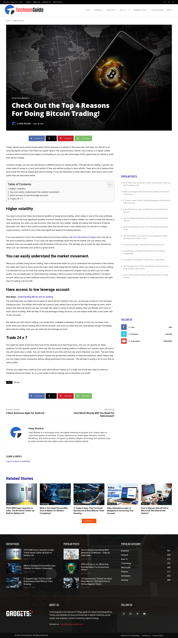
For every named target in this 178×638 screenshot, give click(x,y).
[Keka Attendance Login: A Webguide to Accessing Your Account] (122, 494)
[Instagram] (168, 2)
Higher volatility (17, 188)
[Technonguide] (7, 10)
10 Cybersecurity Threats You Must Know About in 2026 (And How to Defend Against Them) (96, 581)
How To (144, 504)
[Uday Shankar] (14, 124)
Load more (88, 521)
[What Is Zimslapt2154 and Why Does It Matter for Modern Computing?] (55, 494)
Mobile (9, 504)
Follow (168, 334)
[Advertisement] (146, 155)
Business (77, 504)
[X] (173, 2)
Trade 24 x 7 (16, 198)
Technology (45, 504)
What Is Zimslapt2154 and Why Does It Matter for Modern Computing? (54, 510)
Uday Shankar (25, 123)
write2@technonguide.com (71, 624)
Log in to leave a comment (18, 461)
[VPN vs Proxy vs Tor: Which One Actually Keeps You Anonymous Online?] (71, 568)
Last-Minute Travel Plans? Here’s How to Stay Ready (143, 260)
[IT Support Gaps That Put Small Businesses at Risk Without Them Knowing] (89, 494)
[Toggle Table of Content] (108, 184)
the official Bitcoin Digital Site (86, 237)
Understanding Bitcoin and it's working (35, 297)
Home (8, 21)
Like (170, 327)
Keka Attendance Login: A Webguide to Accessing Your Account (120, 510)
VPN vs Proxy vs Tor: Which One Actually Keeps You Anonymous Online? (95, 567)
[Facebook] (164, 2)
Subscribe (167, 341)
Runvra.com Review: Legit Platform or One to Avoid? (144, 245)
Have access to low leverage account (29, 195)
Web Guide (112, 504)
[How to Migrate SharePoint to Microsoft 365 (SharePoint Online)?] (156, 494)
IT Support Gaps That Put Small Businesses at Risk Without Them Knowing (89, 510)
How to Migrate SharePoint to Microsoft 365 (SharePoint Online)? (154, 510)
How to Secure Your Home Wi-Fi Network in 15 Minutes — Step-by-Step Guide (96, 552)
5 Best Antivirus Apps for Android (25, 413)
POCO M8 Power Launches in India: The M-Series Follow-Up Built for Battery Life (20, 510)
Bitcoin (16, 382)
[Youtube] (144, 614)
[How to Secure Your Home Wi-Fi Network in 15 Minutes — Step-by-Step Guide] (71, 554)
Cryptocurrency (18, 21)
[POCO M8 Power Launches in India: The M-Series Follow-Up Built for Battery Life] (21, 494)
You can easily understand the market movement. (35, 192)
